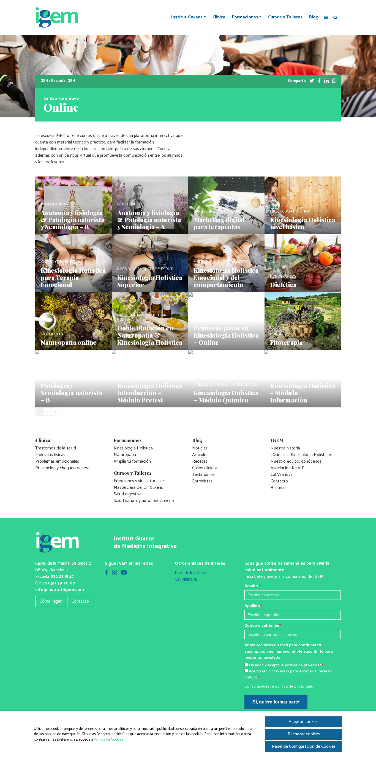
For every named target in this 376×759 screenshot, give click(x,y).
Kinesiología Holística (133, 448)
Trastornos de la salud (55, 448)
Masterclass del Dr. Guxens (138, 487)
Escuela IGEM (63, 81)
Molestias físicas (50, 455)
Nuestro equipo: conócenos (296, 461)
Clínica (218, 17)
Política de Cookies (108, 739)
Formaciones (245, 17)
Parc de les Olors (190, 572)
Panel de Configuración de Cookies (304, 746)
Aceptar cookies (303, 721)
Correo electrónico (262, 625)
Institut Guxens (187, 17)
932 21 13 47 (62, 576)
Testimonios (203, 474)
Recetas (199, 461)
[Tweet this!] (311, 81)
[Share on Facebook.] (319, 81)
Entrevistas (202, 481)
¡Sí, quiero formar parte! (276, 702)
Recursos (279, 488)
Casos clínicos (205, 468)
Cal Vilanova (282, 474)
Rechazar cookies (304, 734)
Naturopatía (125, 455)
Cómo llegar (51, 601)
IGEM (43, 81)
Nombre (252, 586)
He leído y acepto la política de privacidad (286, 665)
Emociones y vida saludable (139, 481)
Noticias (200, 448)
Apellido (252, 605)
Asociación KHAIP (287, 468)
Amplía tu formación (132, 461)
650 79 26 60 (61, 583)
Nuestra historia (285, 448)
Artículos (200, 455)
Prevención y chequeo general (62, 468)
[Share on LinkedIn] (326, 81)
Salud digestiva (127, 494)
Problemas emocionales (57, 461)
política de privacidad (293, 686)
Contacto (279, 481)
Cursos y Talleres (285, 17)
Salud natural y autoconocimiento (145, 500)
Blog (313, 17)
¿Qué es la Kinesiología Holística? (301, 455)
